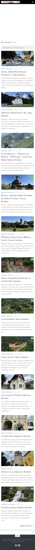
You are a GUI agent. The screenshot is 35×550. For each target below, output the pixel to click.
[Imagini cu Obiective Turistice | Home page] (13, 2)
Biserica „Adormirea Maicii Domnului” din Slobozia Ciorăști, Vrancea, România (17, 198)
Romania (9, 68)
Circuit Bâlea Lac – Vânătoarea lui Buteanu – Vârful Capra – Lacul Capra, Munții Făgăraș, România (17, 156)
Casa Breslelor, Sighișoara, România (16, 436)
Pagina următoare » (27, 525)
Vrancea (11, 192)
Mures (3, 316)
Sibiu (9, 151)
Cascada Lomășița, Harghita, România (16, 507)
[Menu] (33, 2)
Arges (3, 68)
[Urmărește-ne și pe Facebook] (16, 545)
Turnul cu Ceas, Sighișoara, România (16, 471)
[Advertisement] (17, 22)
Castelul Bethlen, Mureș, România (15, 319)
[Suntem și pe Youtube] (19, 545)
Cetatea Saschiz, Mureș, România (14, 357)
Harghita (4, 504)
